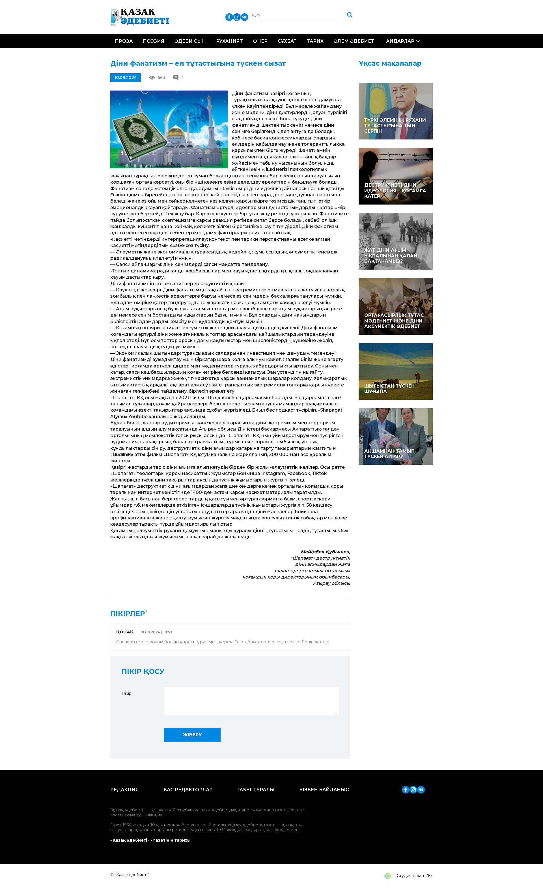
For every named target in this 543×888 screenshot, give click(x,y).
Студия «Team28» (414, 875)
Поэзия (153, 41)
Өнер (260, 41)
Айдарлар (400, 41)
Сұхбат (287, 41)
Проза (124, 41)
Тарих (315, 41)
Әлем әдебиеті (355, 41)
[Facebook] (229, 17)
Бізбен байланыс (324, 789)
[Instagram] (237, 17)
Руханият (229, 41)
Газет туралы (256, 789)
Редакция (124, 789)
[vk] (244, 17)
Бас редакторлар (188, 789)
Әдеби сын (190, 41)
